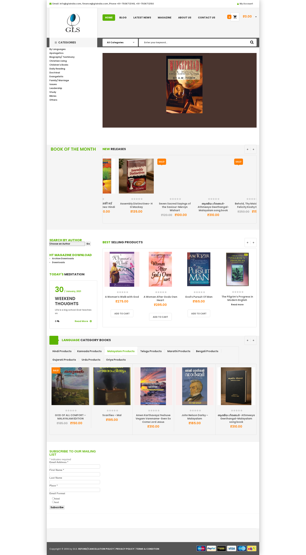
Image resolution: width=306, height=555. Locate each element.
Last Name (55, 477)
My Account (246, 3)
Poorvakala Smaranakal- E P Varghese (112, 416)
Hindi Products (62, 351)
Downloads (58, 262)
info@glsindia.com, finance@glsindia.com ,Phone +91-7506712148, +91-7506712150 (107, 3)
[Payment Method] (201, 548)
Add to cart (106, 197)
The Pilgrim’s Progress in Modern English (237, 298)
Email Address (58, 462)
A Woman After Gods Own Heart (160, 298)
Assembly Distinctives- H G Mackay (122, 205)
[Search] (251, 42)
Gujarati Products (64, 359)
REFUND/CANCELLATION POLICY (96, 548)
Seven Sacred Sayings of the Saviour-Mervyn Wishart (160, 207)
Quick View (134, 197)
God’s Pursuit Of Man (198, 297)
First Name (56, 470)
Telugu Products (151, 351)
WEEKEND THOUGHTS (66, 301)
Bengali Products (207, 351)
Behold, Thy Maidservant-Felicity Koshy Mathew (237, 205)
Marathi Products (178, 351)
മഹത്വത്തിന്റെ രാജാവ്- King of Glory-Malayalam (195, 416)
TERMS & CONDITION (147, 548)
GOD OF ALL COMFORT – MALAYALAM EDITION (236, 416)
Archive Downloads (63, 258)
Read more (237, 304)
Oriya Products (116, 359)
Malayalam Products (121, 351)
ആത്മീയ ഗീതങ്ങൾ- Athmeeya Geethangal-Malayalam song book (198, 207)
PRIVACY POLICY (125, 548)
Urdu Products (91, 359)
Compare (127, 196)
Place (53, 485)
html (57, 498)
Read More (81, 321)
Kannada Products (89, 351)
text (56, 502)
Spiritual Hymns (153, 415)
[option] (122, 187)
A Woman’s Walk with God (122, 297)
